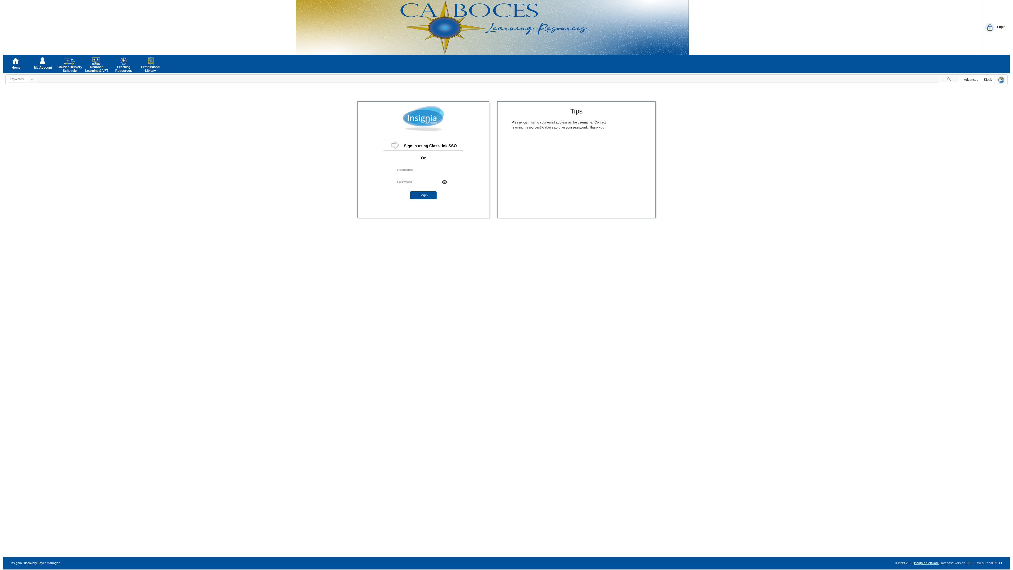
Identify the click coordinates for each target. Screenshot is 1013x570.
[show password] (444, 182)
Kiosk (988, 80)
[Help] (1001, 80)
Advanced (971, 80)
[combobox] (18, 79)
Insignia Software (926, 563)
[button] (949, 79)
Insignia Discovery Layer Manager (35, 563)
